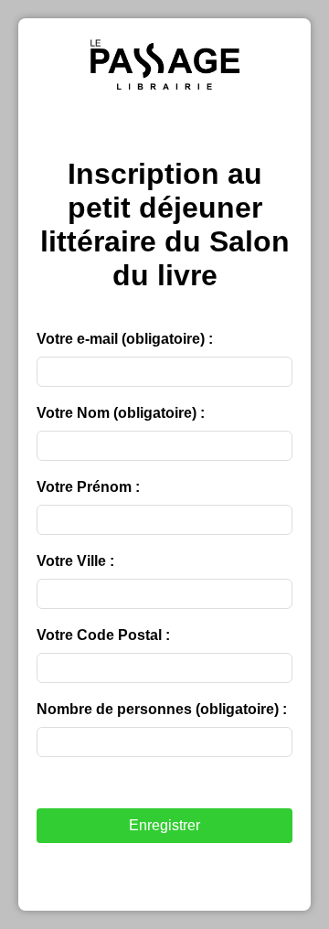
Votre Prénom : (88, 487)
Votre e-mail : (125, 339)
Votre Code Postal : (103, 635)
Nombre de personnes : (162, 709)
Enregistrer (164, 825)
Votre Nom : (121, 413)
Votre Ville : (75, 561)
